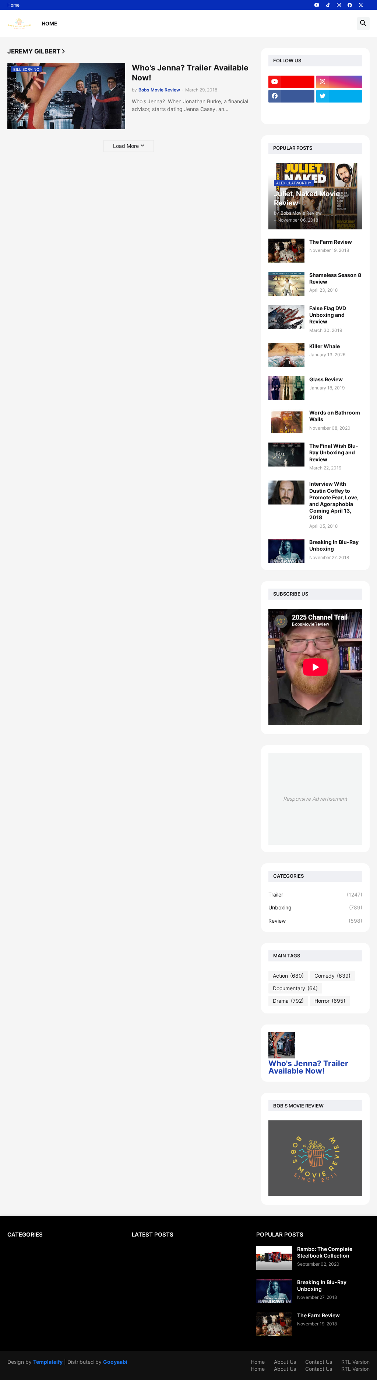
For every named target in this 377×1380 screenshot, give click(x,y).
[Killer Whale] (286, 355)
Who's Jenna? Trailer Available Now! (190, 72)
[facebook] (350, 5)
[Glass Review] (286, 388)
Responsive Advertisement (315, 798)
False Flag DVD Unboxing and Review (327, 315)
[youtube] (317, 5)
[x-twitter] (361, 5)
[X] (291, 110)
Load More (126, 146)
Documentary (295, 988)
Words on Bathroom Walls (334, 415)
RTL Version (355, 1362)
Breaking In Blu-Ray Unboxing (334, 545)
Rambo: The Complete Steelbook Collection (324, 1252)
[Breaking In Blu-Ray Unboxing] (286, 551)
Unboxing (315, 907)
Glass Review (326, 379)
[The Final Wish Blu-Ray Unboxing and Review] (286, 455)
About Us (285, 1362)
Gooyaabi (115, 1362)
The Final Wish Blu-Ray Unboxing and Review (333, 452)
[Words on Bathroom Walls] (286, 421)
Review (315, 921)
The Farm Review (330, 242)
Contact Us (318, 1362)
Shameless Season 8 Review (335, 278)
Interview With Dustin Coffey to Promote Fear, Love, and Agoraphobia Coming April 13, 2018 (334, 500)
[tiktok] (328, 5)
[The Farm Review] (286, 251)
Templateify (48, 1362)
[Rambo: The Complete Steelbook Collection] (274, 1258)
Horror (329, 1001)
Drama (288, 1001)
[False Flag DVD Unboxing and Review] (286, 317)
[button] (363, 23)
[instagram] (339, 5)
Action (288, 975)
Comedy (332, 975)
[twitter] (339, 96)
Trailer (315, 894)
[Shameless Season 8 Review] (286, 284)
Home (13, 5)
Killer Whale (324, 346)
